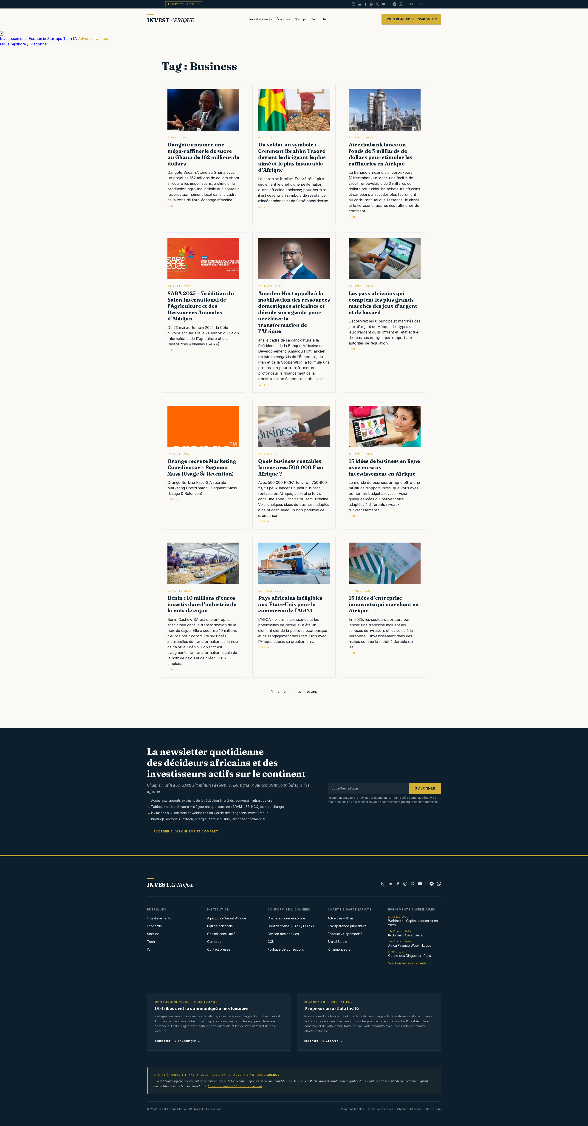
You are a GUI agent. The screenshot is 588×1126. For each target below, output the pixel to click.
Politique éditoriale (380, 1109)
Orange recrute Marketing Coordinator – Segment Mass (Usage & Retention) (201, 467)
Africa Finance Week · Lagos (409, 943)
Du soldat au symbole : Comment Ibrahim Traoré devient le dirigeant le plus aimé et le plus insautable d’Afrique (292, 157)
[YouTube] (383, 4)
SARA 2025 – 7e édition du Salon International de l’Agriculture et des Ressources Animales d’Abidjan (200, 306)
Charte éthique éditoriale (286, 918)
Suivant (311, 691)
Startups (301, 19)
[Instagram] (353, 4)
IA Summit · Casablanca (405, 933)
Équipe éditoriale (220, 926)
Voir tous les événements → (409, 963)
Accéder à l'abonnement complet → (188, 831)
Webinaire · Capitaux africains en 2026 (413, 921)
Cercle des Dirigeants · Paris (409, 954)
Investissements (260, 19)
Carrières (214, 942)
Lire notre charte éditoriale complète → (235, 1086)
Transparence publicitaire (347, 926)
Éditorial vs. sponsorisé (345, 934)
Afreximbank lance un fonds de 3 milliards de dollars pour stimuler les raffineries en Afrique (380, 154)
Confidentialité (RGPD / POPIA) (291, 926)
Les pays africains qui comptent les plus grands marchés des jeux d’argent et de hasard (383, 303)
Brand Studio (337, 942)
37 (300, 691)
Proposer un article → (323, 1041)
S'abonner (425, 788)
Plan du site (433, 1109)
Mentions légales (352, 1109)
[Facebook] (365, 4)
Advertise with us (184, 4)
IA (324, 19)
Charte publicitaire (409, 1109)
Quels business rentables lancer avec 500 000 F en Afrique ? (290, 467)
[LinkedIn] (359, 4)
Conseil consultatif (221, 934)
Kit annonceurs (339, 949)
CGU (271, 942)
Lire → (172, 205)
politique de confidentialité (419, 802)
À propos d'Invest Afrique (226, 918)
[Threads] (371, 4)
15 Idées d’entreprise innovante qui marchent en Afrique (384, 604)
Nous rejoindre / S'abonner (411, 19)
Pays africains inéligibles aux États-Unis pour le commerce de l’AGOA (290, 604)
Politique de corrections (286, 949)
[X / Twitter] (377, 4)
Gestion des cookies (283, 934)
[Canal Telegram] (394, 4)
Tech (314, 19)
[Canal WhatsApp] (400, 4)
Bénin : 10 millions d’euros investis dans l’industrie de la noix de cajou (201, 604)
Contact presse (218, 949)
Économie (283, 19)
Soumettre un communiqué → (177, 1041)
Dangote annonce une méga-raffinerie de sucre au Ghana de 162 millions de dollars (203, 154)
